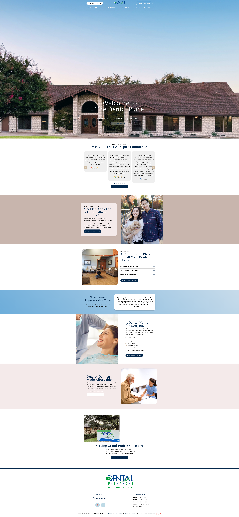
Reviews (137, 7)
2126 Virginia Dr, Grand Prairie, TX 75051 (100, 501)
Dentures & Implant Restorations (136, 350)
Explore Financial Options (95, 394)
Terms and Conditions (130, 513)
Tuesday (135, 499)
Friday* (135, 504)
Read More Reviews (119, 186)
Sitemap (110, 513)
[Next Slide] (153, 167)
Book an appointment (119, 123)
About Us (98, 7)
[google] (97, 505)
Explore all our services (134, 355)
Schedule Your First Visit (129, 280)
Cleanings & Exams (132, 341)
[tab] (114, 183)
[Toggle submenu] (102, 7)
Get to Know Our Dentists (92, 231)
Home (89, 7)
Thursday (135, 503)
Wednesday (136, 501)
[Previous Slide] (85, 167)
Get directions (119, 457)
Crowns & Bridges (132, 347)
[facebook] (103, 505)
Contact (147, 7)
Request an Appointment (96, 3)
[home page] (119, 3)
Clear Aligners (131, 343)
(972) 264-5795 (144, 3)
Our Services (111, 7)
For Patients (125, 7)
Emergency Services (133, 345)
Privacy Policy (118, 513)
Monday (135, 497)
